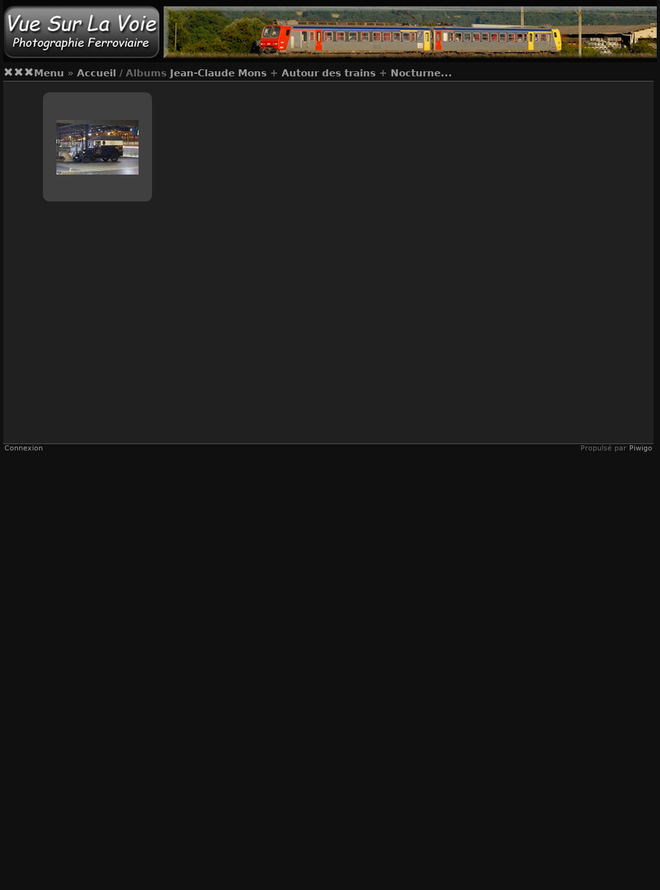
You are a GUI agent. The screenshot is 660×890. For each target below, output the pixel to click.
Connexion (23, 448)
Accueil (96, 73)
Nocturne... (421, 73)
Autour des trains (329, 73)
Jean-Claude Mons (218, 73)
